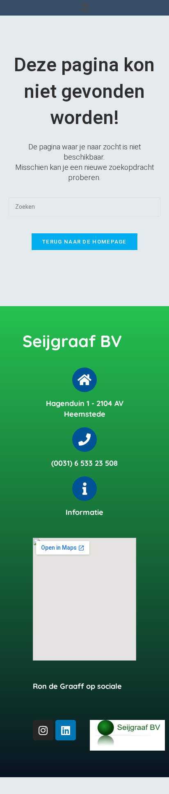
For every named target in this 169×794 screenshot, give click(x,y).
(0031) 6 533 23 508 (84, 463)
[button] (84, 8)
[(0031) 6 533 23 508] (84, 439)
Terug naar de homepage (84, 242)
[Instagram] (43, 730)
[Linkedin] (65, 730)
